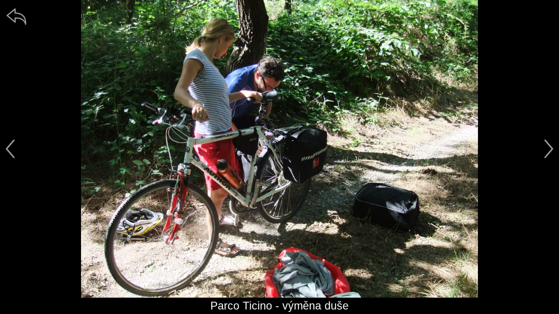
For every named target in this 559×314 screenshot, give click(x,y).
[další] (549, 149)
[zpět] (16, 16)
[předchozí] (10, 149)
